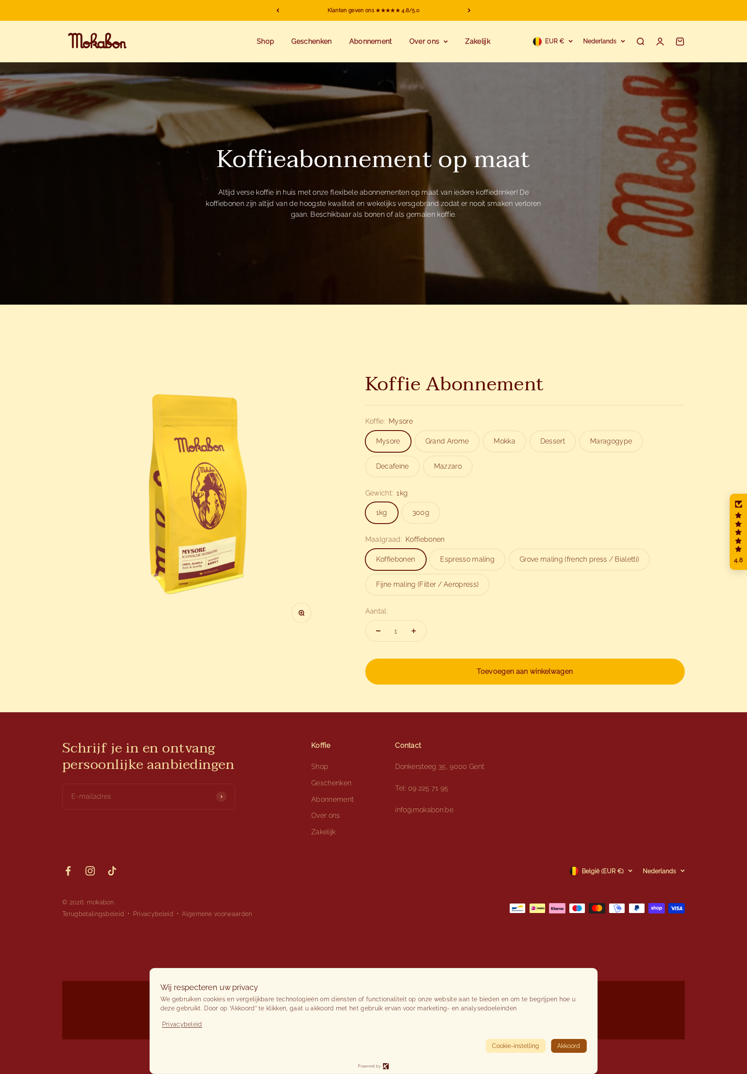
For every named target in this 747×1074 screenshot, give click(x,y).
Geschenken (311, 41)
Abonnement (370, 41)
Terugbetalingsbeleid (93, 913)
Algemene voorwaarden (217, 913)
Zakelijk (477, 41)
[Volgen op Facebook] (68, 871)
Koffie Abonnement (454, 384)
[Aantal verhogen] (413, 631)
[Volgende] (469, 10)
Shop (265, 41)
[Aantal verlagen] (378, 631)
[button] (738, 532)
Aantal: (376, 611)
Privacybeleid (153, 913)
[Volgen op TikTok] (112, 871)
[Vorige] (277, 10)
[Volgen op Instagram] (90, 871)
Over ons (424, 41)
